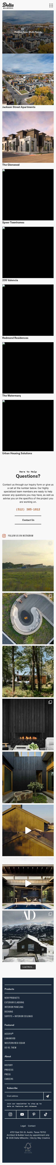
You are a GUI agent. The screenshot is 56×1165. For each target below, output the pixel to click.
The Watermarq (11, 395)
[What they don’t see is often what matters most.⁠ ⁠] (28, 724)
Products (9, 989)
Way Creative (43, 1138)
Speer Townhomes (13, 222)
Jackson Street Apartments (18, 107)
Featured (9, 1025)
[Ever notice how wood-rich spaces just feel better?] (28, 777)
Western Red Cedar (15, 1043)
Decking (9, 1011)
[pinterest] (34, 1114)
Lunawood (10, 1038)
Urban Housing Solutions (17, 453)
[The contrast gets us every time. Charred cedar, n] (28, 830)
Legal (23, 1126)
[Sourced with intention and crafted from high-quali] (28, 618)
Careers (9, 1079)
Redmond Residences (15, 337)
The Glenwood (11, 164)
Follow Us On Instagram (20, 535)
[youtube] (22, 1114)
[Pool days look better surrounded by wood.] (28, 883)
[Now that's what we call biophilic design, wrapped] (28, 671)
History (9, 1065)
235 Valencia (10, 280)
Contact (31, 1126)
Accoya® (9, 1033)
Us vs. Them (11, 1047)
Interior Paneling (14, 1007)
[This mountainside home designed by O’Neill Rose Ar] (28, 936)
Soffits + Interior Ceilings (19, 1016)
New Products (12, 997)
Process (9, 1069)
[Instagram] (10, 1114)
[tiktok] (45, 1114)
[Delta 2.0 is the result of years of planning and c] (28, 565)
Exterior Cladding (14, 1002)
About (8, 1056)
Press (8, 1074)
